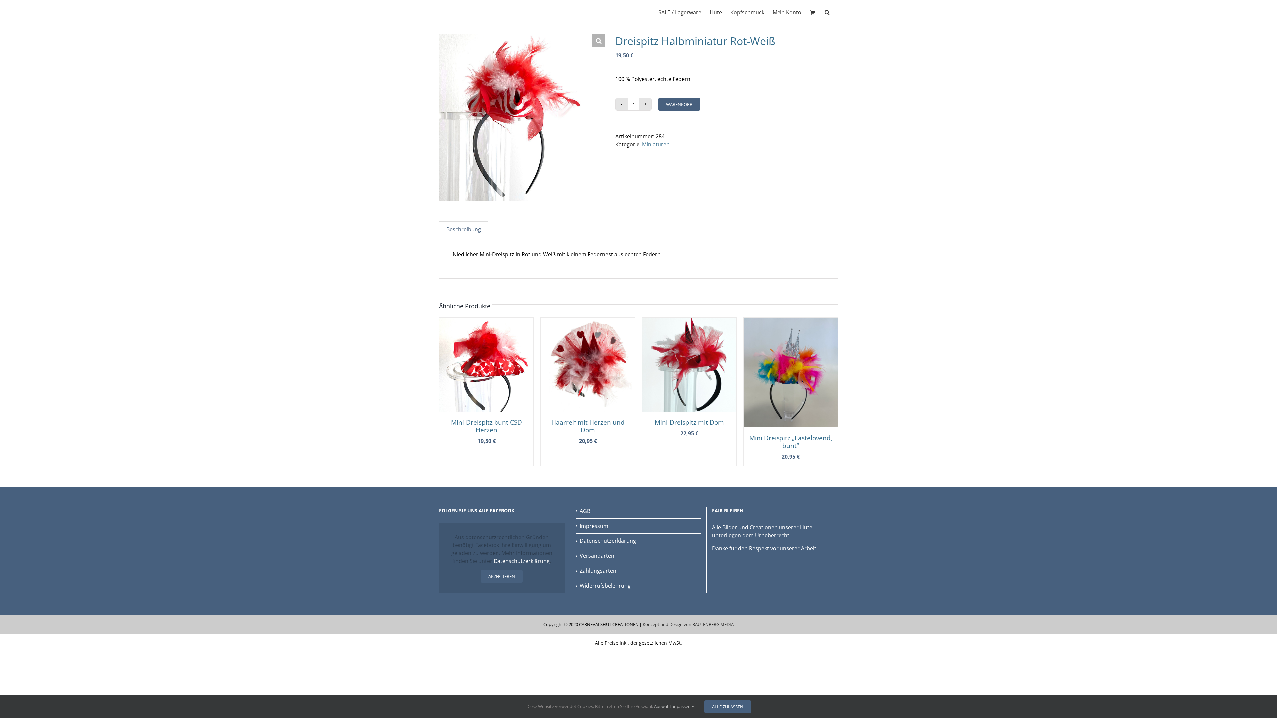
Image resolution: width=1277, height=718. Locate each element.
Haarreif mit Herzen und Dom (588, 426)
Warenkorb (679, 104)
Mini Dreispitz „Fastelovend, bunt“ (790, 441)
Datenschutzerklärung (522, 561)
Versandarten (597, 555)
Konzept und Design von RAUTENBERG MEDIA (688, 624)
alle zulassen (727, 707)
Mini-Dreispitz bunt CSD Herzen (486, 426)
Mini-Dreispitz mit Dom (689, 422)
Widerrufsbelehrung (605, 585)
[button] (827, 11)
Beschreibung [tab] (463, 229)
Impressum (594, 526)
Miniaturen (656, 144)
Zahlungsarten (598, 570)
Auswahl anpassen (673, 706)
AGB (585, 511)
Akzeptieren (501, 576)
